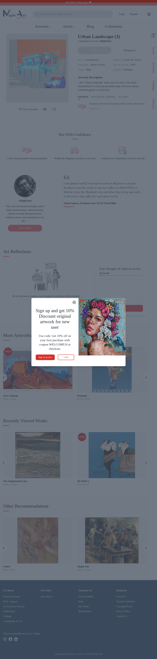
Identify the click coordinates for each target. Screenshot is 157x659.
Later (66, 357)
